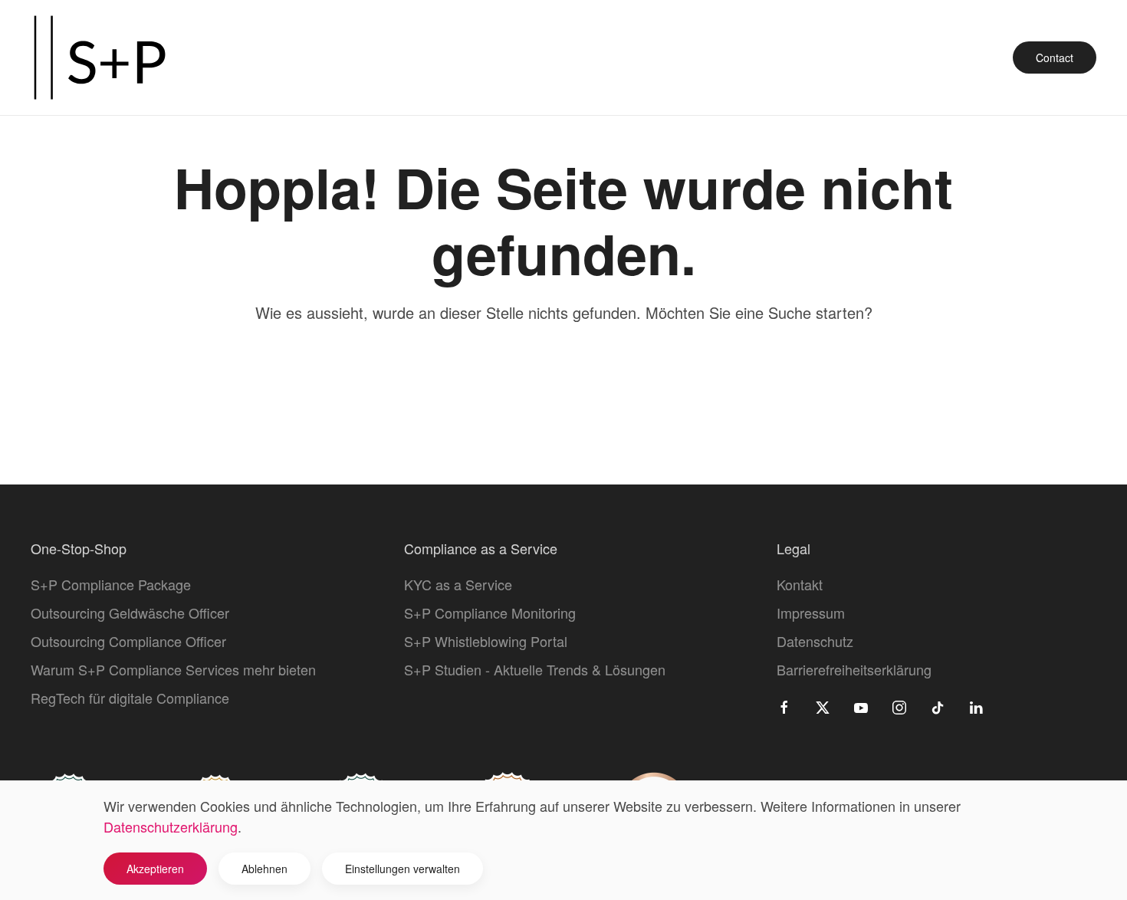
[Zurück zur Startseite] (100, 57)
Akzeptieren (155, 868)
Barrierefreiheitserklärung (854, 669)
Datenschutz (815, 641)
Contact (1054, 57)
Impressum (811, 612)
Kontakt (800, 584)
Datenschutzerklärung (171, 826)
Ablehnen (265, 868)
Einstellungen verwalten (402, 868)
